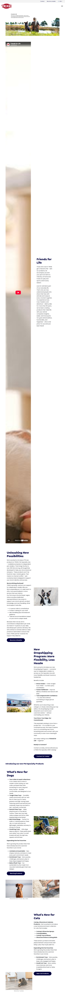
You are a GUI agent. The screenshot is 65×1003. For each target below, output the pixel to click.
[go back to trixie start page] (6, 6)
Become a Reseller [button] (16, 640)
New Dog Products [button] (16, 873)
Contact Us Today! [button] (43, 756)
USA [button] (60, 1)
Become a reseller (51, 1)
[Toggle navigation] (62, 6)
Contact (42, 1)
